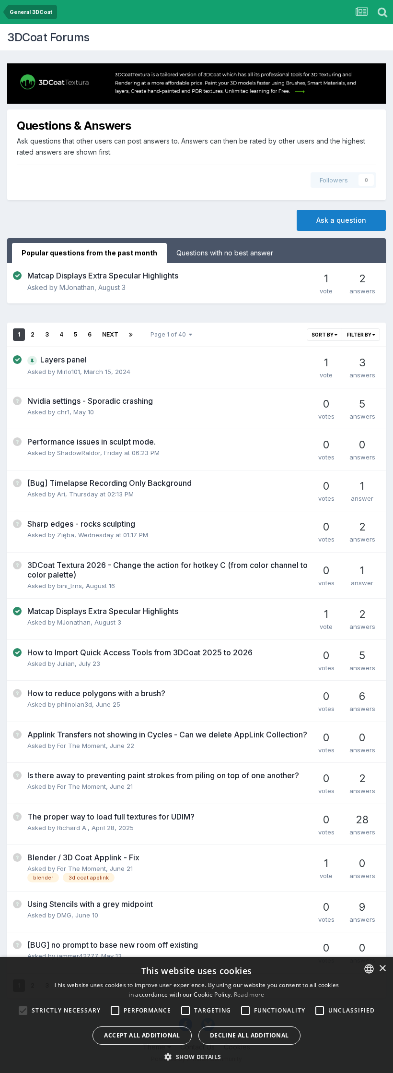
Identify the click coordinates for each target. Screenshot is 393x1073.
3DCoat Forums (48, 37)
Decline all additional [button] (249, 1035)
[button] (196, 1056)
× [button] (382, 968)
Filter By (359, 335)
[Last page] (131, 334)
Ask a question (341, 220)
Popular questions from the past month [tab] (89, 253)
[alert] (196, 1015)
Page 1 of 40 (169, 334)
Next (110, 334)
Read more (249, 994)
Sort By (323, 335)
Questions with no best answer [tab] (224, 253)
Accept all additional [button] (142, 1035)
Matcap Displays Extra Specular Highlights (102, 275)
